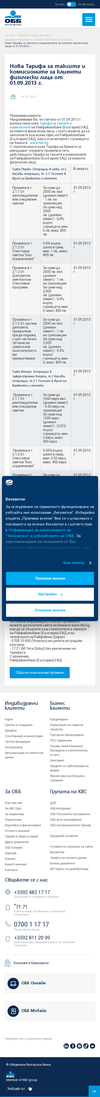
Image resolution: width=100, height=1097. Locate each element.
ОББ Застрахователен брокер (70, 825)
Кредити (11, 730)
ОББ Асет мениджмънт (66, 819)
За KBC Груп (13, 808)
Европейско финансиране (23, 825)
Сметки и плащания (19, 725)
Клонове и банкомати (31, 963)
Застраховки (14, 747)
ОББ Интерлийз (60, 808)
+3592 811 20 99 (32, 938)
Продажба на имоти (64, 836)
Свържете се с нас (26, 880)
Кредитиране (59, 719)
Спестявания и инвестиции (24, 736)
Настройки (47, 594)
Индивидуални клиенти (21, 706)
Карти (9, 719)
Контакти (11, 870)
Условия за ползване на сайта (71, 846)
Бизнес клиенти (60, 706)
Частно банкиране (17, 741)
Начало (10, 35)
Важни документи (62, 863)
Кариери (11, 853)
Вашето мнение (16, 864)
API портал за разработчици (69, 869)
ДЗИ (53, 803)
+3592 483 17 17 (32, 892)
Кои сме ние (13, 803)
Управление (13, 819)
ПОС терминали (61, 740)
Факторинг (57, 760)
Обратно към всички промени (40, 673)
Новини (10, 859)
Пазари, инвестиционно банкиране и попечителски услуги (69, 750)
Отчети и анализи (17, 831)
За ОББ (13, 792)
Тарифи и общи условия (34, 35)
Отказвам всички (50, 610)
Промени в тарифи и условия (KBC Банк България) (38, 39)
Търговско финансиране (67, 735)
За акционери (14, 814)
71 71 (21, 907)
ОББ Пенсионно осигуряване (70, 814)
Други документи (17, 842)
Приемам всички (50, 578)
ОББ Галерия (13, 847)
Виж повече (74, 563)
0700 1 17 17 (31, 924)
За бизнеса (86, 4)
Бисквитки (57, 852)
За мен (60, 4)
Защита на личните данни (68, 858)
